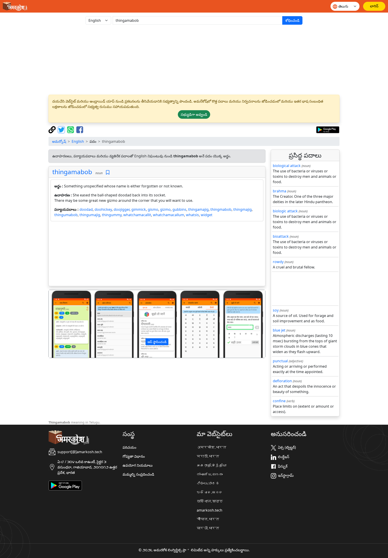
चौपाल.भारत (208, 519)
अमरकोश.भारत (211, 447)
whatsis (192, 214)
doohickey (103, 209)
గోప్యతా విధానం (134, 456)
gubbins (179, 209)
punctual (280, 360)
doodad (86, 209)
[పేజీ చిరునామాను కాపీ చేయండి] (52, 129)
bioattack (281, 236)
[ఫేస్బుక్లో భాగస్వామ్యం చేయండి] (79, 129)
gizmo (165, 209)
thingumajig (89, 214)
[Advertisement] (194, 59)
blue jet (279, 330)
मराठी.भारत (208, 456)
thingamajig (198, 209)
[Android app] (65, 485)
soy (276, 310)
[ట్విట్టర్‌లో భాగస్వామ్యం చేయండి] (62, 129)
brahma (279, 191)
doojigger (122, 209)
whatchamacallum (168, 214)
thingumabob (66, 214)
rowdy (278, 261)
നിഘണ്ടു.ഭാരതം (210, 474)
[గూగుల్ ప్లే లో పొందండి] (328, 129)
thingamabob (72, 171)
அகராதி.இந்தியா (211, 465)
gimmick (138, 209)
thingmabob (220, 209)
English (78, 141)
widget (206, 214)
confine (279, 400)
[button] (65, 324)
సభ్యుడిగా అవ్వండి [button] (194, 114)
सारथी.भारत (208, 528)
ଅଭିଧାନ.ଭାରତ (210, 492)
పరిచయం (129, 447)
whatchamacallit (137, 214)
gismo (153, 209)
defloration (282, 380)
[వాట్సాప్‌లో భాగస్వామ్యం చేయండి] (71, 129)
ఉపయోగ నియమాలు (138, 465)
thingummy (111, 214)
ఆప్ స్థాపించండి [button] (157, 342)
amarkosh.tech (209, 510)
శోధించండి (292, 20)
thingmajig (242, 209)
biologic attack (285, 211)
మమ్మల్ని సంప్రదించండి (138, 474)
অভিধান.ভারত (210, 501)
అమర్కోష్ (59, 141)
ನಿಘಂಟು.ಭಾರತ (208, 483)
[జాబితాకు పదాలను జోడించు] (107, 172)
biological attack (287, 165)
